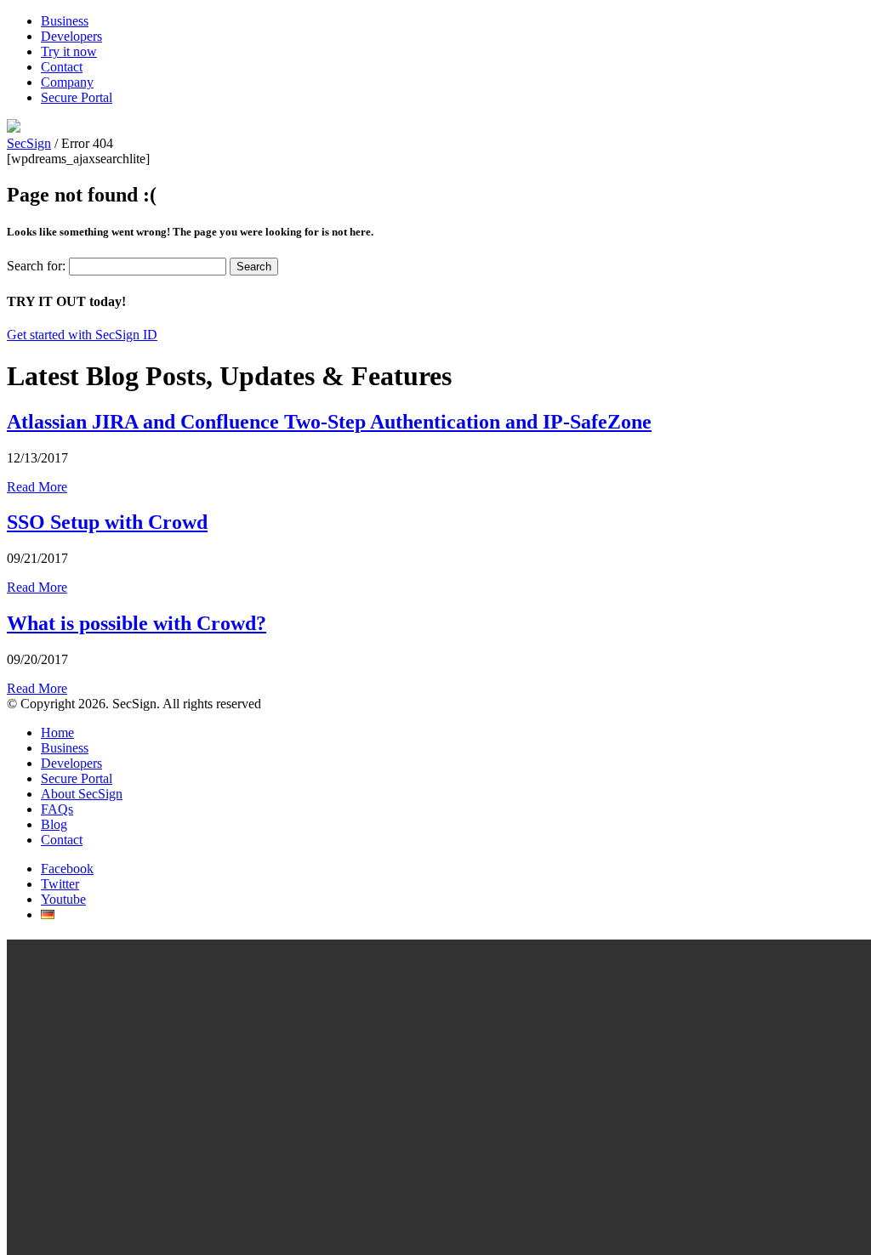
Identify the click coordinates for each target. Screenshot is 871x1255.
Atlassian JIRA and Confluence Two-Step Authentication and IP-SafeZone (329, 422)
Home (57, 732)
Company (67, 82)
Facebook (67, 868)
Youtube (63, 899)
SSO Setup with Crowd (107, 522)
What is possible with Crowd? (136, 623)
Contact (62, 67)
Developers (71, 36)
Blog (54, 824)
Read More (37, 487)
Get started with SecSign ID (82, 334)
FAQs (57, 809)
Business (64, 21)
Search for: (36, 265)
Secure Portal (76, 97)
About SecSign (81, 794)
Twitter (60, 884)
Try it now (69, 51)
